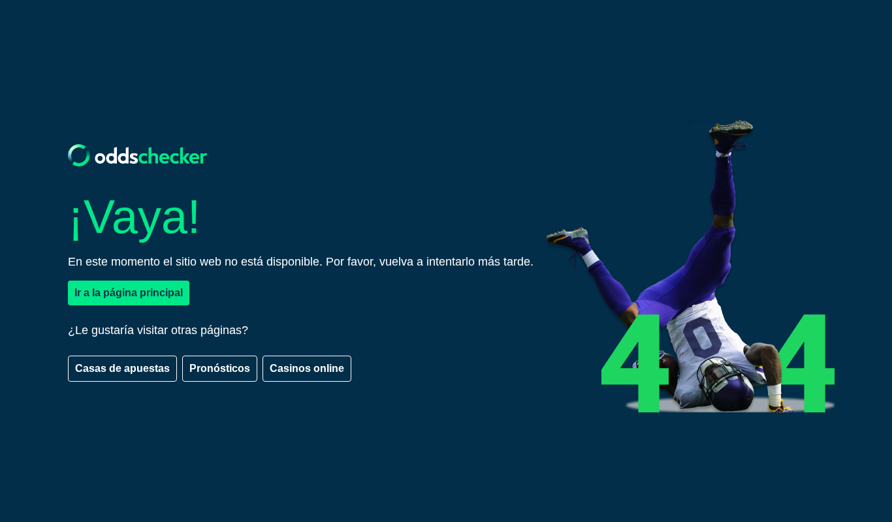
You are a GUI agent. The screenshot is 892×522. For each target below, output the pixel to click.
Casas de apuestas (122, 368)
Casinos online (307, 368)
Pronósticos (219, 368)
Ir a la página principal (128, 292)
